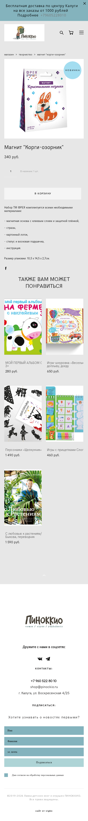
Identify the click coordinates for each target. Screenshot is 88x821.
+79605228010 (53, 15)
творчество (25, 54)
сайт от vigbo (44, 811)
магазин (9, 54)
